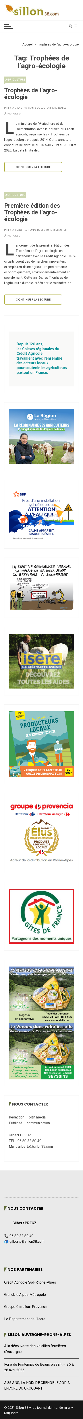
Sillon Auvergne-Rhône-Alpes (39, 1334)
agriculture (15, 79)
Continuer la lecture (33, 167)
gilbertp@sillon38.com (27, 1241)
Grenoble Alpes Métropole (25, 1294)
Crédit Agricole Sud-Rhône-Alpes (30, 1282)
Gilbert (18, 113)
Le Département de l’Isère (25, 1319)
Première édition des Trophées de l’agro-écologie (32, 212)
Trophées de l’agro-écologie (30, 94)
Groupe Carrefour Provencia (26, 1306)
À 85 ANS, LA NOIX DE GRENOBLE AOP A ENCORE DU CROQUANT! (37, 1385)
